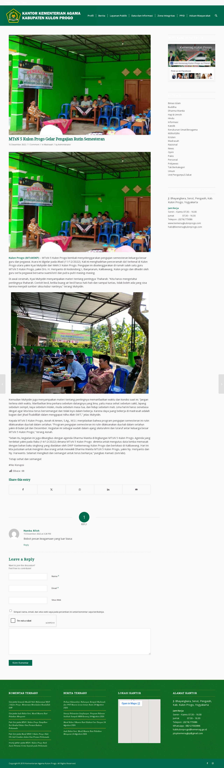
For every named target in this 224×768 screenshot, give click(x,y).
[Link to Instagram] (212, 763)
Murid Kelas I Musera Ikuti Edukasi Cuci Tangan (83, 722)
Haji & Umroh (175, 114)
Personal (173, 159)
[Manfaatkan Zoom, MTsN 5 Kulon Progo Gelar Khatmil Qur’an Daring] (221, 384)
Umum (171, 171)
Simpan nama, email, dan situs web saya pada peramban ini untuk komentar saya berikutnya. (59, 611)
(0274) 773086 (185, 219)
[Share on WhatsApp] (80, 489)
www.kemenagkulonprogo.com (184, 223)
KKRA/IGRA (174, 133)
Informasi (173, 122)
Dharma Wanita (176, 110)
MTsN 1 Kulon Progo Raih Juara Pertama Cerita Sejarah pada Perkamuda (28, 744)
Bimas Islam (174, 103)
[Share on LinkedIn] (108, 489)
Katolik (171, 125)
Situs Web (56, 600)
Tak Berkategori (176, 167)
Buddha (172, 107)
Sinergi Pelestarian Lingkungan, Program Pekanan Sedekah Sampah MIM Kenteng (84, 715)
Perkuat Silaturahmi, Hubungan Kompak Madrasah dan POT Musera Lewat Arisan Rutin (84, 703)
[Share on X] (51, 489)
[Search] (216, 15)
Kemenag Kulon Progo (196, 47)
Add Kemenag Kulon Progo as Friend (192, 63)
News (171, 148)
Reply (26, 544)
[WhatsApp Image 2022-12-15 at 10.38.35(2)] (80, 85)
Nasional (172, 144)
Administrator (64, 144)
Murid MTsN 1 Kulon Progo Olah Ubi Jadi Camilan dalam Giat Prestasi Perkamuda (29, 735)
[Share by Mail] (136, 489)
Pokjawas (173, 163)
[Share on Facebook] (23, 489)
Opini (171, 152)
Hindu (171, 118)
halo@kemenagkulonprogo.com (185, 226)
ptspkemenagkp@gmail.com (188, 733)
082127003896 (193, 725)
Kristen (172, 137)
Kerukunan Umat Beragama (183, 129)
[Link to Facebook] (207, 763)
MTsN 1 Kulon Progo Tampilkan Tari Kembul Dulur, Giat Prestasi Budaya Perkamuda (28, 725)
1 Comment (33, 144)
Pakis (171, 156)
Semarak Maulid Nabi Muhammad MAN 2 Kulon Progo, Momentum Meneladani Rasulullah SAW (29, 704)
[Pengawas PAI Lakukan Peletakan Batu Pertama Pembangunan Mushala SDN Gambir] (2, 384)
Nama (55, 576)
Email (55, 588)
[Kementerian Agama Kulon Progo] (50, 15)
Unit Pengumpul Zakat (179, 174)
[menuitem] (90, 15)
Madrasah (48, 144)
